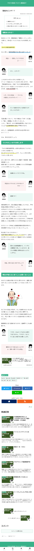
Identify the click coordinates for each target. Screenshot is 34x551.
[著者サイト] (9, 401)
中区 (4, 378)
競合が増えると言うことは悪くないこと (18, 26)
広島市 (26, 378)
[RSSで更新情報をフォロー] (24, 401)
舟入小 (15, 380)
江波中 (4, 380)
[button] (30, 300)
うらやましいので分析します (15, 24)
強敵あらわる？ (11, 21)
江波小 (9, 380)
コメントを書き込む (17, 531)
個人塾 (8, 378)
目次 (15, 18)
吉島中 (14, 378)
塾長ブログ (5, 375)
